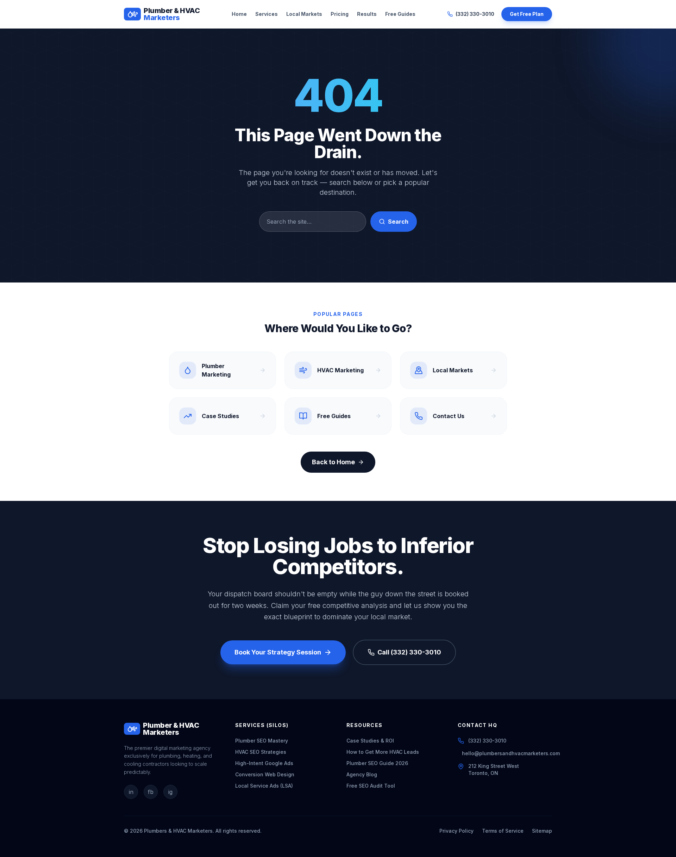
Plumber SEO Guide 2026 (377, 763)
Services (266, 14)
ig (170, 791)
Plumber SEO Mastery (261, 741)
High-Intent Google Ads (264, 763)
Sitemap (542, 831)
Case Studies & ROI (370, 741)
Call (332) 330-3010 (409, 652)
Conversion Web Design (264, 774)
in (131, 791)
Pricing (340, 14)
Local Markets (304, 14)
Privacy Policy (456, 831)
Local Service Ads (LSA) (264, 786)
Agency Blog (361, 774)
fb (151, 791)
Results (367, 14)
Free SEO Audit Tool (370, 786)
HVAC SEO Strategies (260, 752)
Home (239, 14)
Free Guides (400, 14)
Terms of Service (503, 831)
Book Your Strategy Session (277, 652)
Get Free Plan (527, 14)
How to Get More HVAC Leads (382, 752)
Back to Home (333, 462)
